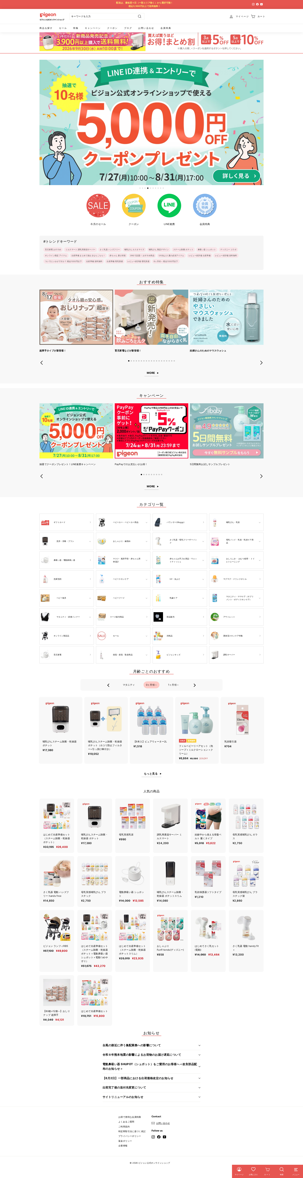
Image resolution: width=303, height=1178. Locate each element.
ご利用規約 (124, 1126)
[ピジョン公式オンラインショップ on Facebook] (158, 1137)
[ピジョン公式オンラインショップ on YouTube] (164, 1137)
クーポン (112, 28)
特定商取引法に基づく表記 (132, 1131)
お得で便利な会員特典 (129, 1117)
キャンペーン (93, 28)
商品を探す (46, 28)
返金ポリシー (125, 1141)
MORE (151, 372)
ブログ (128, 28)
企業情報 (123, 1145)
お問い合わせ (146, 28)
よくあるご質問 (126, 1121)
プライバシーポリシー (129, 1136)
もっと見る (151, 773)
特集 (76, 28)
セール (63, 28)
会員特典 (165, 28)
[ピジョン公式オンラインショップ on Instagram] (153, 1137)
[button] (128, 361)
